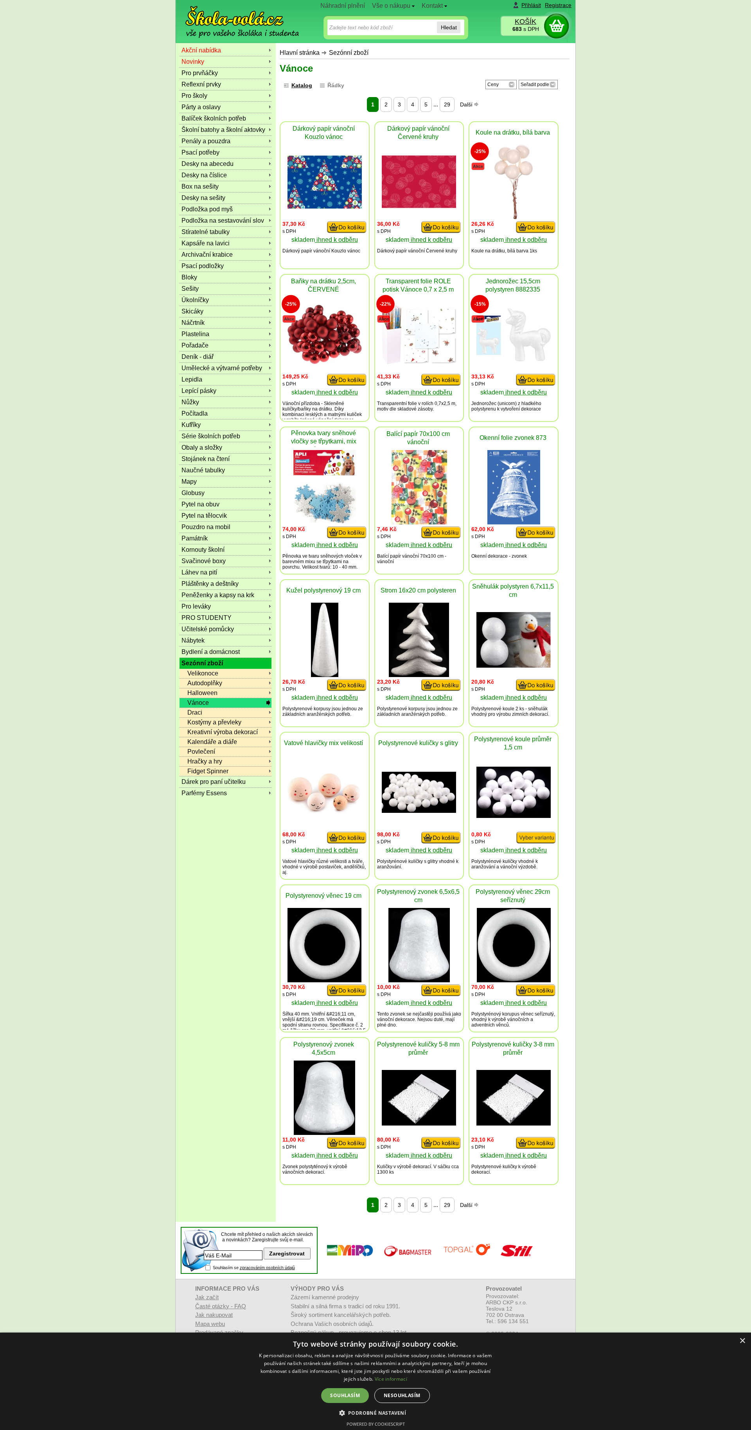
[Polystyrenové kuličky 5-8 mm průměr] (419, 1123)
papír (306, 251)
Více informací (391, 1379)
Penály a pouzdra (205, 141)
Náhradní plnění (342, 5)
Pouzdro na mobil (205, 527)
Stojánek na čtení (205, 459)
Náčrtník (193, 322)
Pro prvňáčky (199, 73)
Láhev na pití (199, 572)
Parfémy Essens (204, 793)
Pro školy (194, 95)
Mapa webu (210, 1323)
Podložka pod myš (207, 209)
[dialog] (375, 1381)
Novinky (192, 61)
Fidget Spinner (207, 771)
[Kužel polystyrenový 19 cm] (324, 675)
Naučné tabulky (203, 470)
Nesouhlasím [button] (402, 1395)
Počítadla (194, 413)
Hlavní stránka (300, 52)
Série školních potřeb (210, 436)
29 (447, 104)
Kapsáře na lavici (205, 243)
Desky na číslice (204, 175)
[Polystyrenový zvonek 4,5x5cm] (324, 1132)
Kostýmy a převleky (214, 722)
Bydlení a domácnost (210, 651)
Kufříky (191, 424)
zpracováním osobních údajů (267, 1267)
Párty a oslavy (201, 107)
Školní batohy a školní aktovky (223, 129)
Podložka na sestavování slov (222, 220)
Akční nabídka (201, 50)
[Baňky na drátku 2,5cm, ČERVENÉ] (324, 361)
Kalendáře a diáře (212, 741)
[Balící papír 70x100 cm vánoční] (418, 522)
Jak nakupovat (214, 1314)
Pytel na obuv (200, 504)
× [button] (742, 1341)
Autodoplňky (204, 683)
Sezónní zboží (348, 52)
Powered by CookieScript (376, 1424)
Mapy (189, 481)
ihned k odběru (336, 239)
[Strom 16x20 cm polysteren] (419, 675)
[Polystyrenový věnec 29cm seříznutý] (514, 980)
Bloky (189, 277)
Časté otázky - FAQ (220, 1306)
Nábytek (193, 640)
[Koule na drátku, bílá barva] (513, 217)
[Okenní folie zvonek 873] (513, 522)
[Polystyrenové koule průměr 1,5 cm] (513, 815)
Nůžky (190, 402)
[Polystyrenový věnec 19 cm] (324, 980)
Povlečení (201, 751)
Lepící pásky (198, 390)
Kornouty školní (203, 549)
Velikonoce (202, 673)
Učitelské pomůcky (207, 629)
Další (467, 104)
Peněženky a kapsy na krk (217, 595)
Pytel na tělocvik (204, 515)
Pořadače (194, 345)
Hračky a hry (204, 761)
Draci (194, 712)
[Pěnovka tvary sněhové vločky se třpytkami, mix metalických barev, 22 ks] (324, 522)
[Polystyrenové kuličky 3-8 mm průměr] (513, 1123)
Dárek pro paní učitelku (213, 781)
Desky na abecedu (207, 163)
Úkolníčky (195, 300)
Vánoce (198, 702)
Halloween (202, 693)
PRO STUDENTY (206, 617)
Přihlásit (531, 5)
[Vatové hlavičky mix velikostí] (324, 811)
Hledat (449, 27)
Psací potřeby (200, 152)
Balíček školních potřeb (213, 118)
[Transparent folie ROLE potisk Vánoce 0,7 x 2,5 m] (419, 362)
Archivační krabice (207, 254)
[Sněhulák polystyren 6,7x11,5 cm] (513, 665)
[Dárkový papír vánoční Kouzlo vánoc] (324, 207)
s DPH (525, 29)
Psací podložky (202, 266)
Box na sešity (200, 186)
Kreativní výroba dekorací (222, 732)
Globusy (193, 493)
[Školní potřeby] (235, 16)
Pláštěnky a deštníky (210, 583)
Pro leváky (196, 606)
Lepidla (191, 379)
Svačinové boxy (203, 561)
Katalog (301, 85)
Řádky (335, 85)
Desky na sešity (203, 198)
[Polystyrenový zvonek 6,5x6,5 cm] (419, 980)
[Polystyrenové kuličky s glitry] (419, 810)
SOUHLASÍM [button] (345, 1395)
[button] (375, 1412)
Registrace (558, 5)
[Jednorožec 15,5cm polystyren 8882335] (513, 359)
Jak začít (207, 1297)
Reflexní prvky (201, 84)
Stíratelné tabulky (205, 232)
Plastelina (195, 334)
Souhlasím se (254, 1267)
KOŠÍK (525, 21)
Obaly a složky (201, 447)
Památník (194, 538)
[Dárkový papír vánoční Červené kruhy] (419, 206)
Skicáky (192, 311)
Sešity (190, 288)
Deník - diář (197, 356)
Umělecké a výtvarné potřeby (221, 368)
